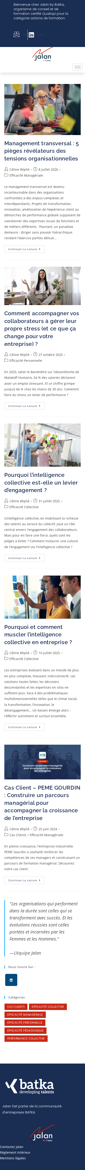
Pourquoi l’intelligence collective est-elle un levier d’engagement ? (41, 482)
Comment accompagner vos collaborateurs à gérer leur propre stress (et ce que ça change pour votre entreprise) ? (41, 328)
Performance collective (26, 1038)
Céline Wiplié (19, 169)
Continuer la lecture (26, 248)
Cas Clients (18, 835)
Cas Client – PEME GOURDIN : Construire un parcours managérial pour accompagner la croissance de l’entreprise (42, 802)
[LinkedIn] (11, 980)
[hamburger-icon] (78, 67)
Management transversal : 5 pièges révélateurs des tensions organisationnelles (41, 151)
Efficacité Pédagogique (25, 1030)
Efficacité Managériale (26, 175)
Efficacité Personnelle (26, 360)
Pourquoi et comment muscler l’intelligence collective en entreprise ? (39, 634)
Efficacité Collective (24, 507)
